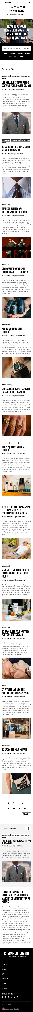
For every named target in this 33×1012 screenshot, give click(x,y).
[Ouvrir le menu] (29, 2)
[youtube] (21, 7)
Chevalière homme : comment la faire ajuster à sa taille (16, 390)
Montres (22, 56)
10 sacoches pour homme (14, 750)
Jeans (10, 56)
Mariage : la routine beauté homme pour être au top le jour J (15, 573)
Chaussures (13, 53)
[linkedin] (24, 7)
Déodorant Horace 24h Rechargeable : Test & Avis (15, 270)
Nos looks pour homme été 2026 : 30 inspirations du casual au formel (16, 32)
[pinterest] (15, 7)
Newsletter (9, 2)
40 (25, 808)
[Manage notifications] (3, 1008)
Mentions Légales (7, 1009)
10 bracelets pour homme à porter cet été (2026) (15, 633)
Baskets (5, 53)
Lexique (4, 988)
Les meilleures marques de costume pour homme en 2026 (16, 84)
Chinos (15, 56)
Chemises (20, 53)
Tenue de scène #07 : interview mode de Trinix (14, 210)
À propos (4, 964)
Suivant (25, 814)
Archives (4, 983)
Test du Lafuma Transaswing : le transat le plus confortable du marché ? (16, 510)
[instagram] (12, 7)
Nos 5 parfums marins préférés (13, 448)
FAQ (3, 974)
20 (14, 808)
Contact (4, 969)
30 (19, 808)
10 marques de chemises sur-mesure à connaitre (16, 148)
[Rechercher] (28, 48)
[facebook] (9, 7)
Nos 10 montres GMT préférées (12, 330)
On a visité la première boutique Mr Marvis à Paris (15, 691)
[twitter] (18, 7)
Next (29, 828)
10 (8, 808)
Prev (26, 828)
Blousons (27, 53)
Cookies (16, 1009)
